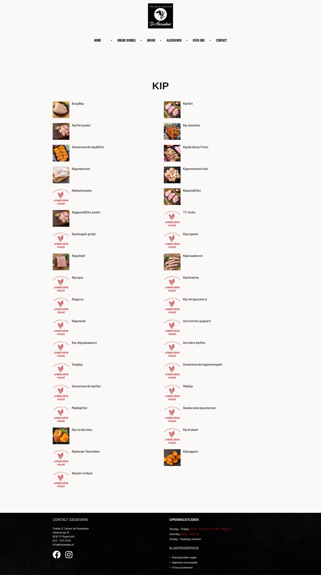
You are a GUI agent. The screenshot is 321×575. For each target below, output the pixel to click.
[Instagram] (69, 555)
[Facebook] (57, 555)
